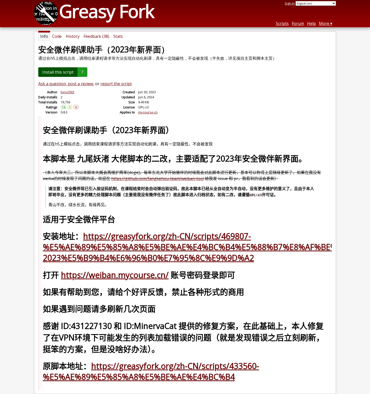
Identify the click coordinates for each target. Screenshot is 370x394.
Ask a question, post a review (65, 83)
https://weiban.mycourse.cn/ (115, 274)
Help (311, 23)
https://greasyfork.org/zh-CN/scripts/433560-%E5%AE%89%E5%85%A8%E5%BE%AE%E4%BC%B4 (151, 371)
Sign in (290, 3)
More (324, 23)
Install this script (57, 72)
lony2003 (67, 92)
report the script (116, 83)
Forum (298, 23)
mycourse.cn (148, 112)
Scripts (282, 23)
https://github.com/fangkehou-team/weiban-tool (157, 178)
